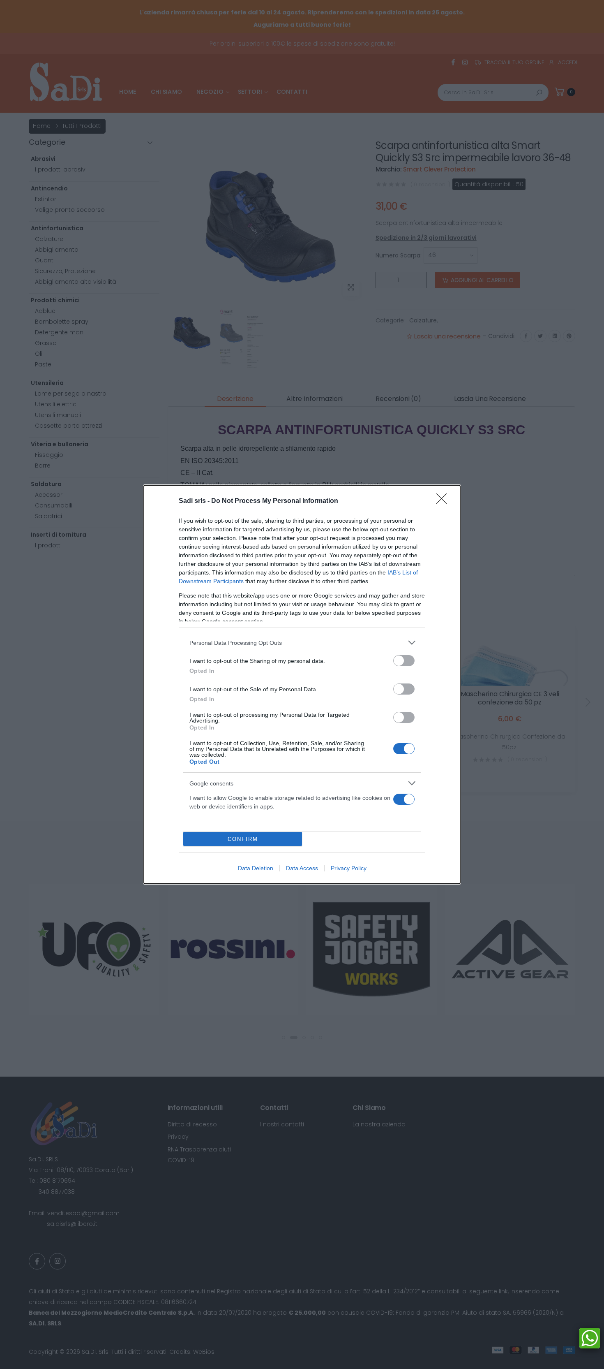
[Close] (444, 501)
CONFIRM (243, 839)
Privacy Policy (349, 868)
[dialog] (302, 684)
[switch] (404, 660)
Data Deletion (255, 868)
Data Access (302, 868)
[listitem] (302, 642)
